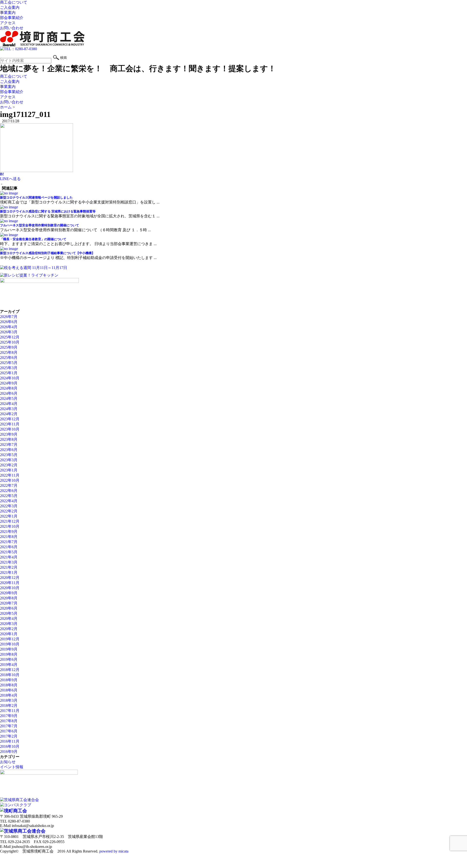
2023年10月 (9, 429)
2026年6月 (9, 322)
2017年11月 (9, 711)
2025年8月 (9, 352)
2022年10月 (9, 480)
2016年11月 (9, 741)
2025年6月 (9, 357)
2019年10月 (9, 644)
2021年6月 (9, 547)
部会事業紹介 (11, 18)
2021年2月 (9, 567)
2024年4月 (9, 404)
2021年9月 (9, 531)
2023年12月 (9, 419)
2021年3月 (9, 562)
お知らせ (8, 762)
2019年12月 (9, 639)
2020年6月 (9, 608)
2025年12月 (9, 337)
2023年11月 (9, 424)
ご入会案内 (9, 7)
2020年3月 (9, 624)
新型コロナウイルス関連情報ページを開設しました (36, 197)
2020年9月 (9, 593)
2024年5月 (9, 398)
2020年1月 (9, 634)
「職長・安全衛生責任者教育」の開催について (33, 239)
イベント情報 (11, 767)
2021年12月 (9, 521)
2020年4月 (9, 618)
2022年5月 (9, 496)
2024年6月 (9, 393)
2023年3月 (9, 460)
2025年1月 (9, 373)
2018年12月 (9, 670)
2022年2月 (9, 511)
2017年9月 (9, 716)
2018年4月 (9, 695)
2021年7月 (9, 542)
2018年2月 (9, 705)
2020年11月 (9, 583)
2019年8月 (9, 654)
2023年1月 (9, 470)
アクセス (8, 23)
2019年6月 (9, 659)
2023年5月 (9, 455)
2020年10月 (9, 588)
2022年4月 (9, 501)
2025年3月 (9, 368)
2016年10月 (9, 746)
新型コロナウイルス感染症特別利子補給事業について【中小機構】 (47, 253)
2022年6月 (9, 491)
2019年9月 (9, 649)
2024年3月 (9, 409)
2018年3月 (9, 700)
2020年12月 (9, 578)
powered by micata (113, 851)
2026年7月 (9, 317)
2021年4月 (9, 557)
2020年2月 (9, 629)
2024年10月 (9, 378)
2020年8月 (9, 598)
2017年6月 (9, 731)
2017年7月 (9, 726)
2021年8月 (9, 537)
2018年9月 (9, 680)
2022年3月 (9, 506)
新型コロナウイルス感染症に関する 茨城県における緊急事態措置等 (48, 211)
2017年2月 (9, 736)
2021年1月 (9, 572)
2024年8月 (9, 388)
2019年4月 (9, 664)
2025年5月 (9, 363)
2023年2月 (9, 465)
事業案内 (8, 12)
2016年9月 (9, 751)
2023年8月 (9, 439)
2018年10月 (9, 675)
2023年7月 (9, 444)
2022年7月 (9, 485)
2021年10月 (9, 526)
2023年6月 (9, 450)
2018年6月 (9, 690)
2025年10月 (9, 342)
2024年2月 (9, 414)
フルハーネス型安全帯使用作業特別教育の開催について (39, 225)
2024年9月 (9, 383)
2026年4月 (9, 327)
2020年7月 (9, 603)
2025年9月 (9, 347)
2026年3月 (9, 332)
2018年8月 (9, 685)
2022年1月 (9, 516)
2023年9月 (9, 434)
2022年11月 (9, 475)
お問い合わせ (11, 28)
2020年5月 (9, 613)
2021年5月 (9, 552)
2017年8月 (9, 721)
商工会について (13, 2)
